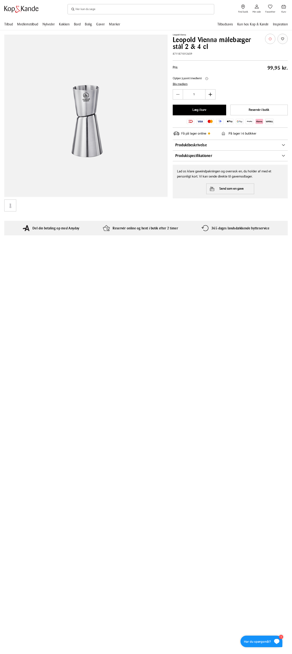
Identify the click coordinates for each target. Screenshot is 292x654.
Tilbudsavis (225, 24)
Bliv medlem (180, 84)
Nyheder (49, 24)
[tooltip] (270, 38)
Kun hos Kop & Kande (253, 24)
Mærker (114, 24)
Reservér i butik (259, 110)
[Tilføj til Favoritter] (282, 39)
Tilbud (8, 24)
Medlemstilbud (27, 24)
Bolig (88, 24)
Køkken (64, 24)
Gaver (100, 24)
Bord (77, 24)
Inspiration (280, 24)
